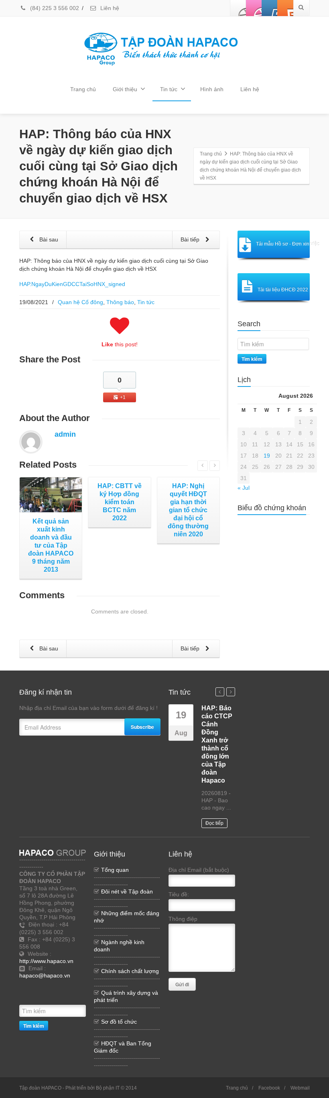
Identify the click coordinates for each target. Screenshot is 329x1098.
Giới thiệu (125, 89)
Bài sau (48, 239)
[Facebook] (238, 8)
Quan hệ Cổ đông (80, 302)
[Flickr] (254, 8)
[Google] (25, 997)
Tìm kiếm (252, 358)
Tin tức (168, 89)
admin (65, 434)
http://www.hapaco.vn (46, 961)
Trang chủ (83, 89)
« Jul (244, 488)
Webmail (300, 1088)
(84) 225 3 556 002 (53, 8)
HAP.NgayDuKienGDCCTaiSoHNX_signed (72, 284)
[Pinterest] (285, 8)
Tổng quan (115, 870)
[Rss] (61, 985)
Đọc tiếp (214, 823)
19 (267, 455)
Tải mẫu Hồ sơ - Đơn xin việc (283, 244)
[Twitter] (73, 985)
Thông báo (120, 302)
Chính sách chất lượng (130, 971)
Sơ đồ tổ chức (119, 1021)
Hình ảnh (211, 89)
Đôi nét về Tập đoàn (127, 891)
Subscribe (142, 726)
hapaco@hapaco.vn (44, 975)
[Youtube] (270, 8)
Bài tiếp (191, 239)
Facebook (269, 1088)
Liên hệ (109, 8)
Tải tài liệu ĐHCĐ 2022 (283, 289)
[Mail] (37, 997)
